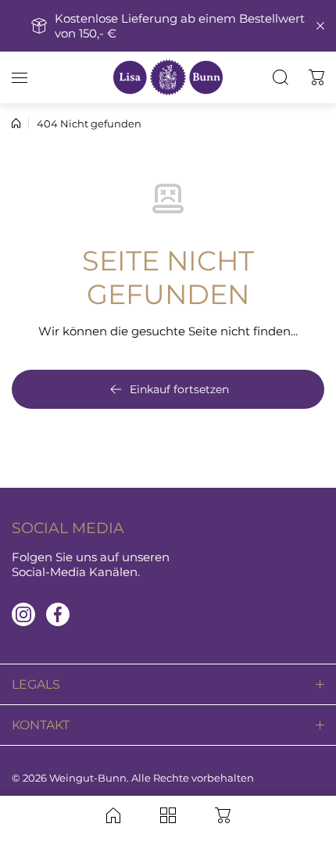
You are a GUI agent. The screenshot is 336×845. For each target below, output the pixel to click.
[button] (316, 77)
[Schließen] (320, 25)
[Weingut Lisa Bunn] (168, 77)
